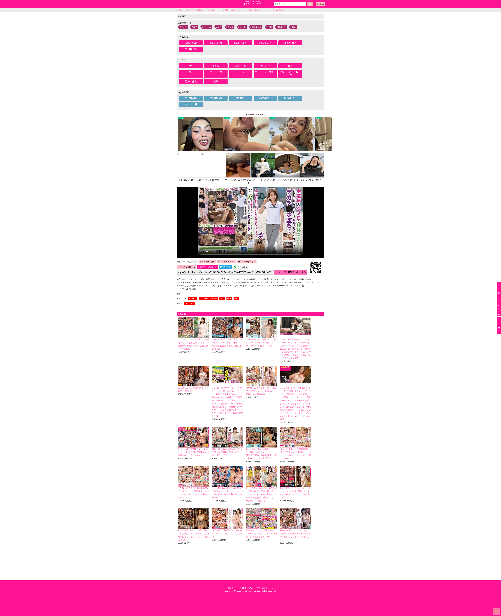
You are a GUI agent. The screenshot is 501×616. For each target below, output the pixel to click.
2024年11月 (191, 104)
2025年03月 (240, 43)
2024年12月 (191, 49)
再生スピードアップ (226, 261)
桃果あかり (256, 27)
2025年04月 (216, 43)
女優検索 (499, 290)
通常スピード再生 (207, 261)
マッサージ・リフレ (265, 72)
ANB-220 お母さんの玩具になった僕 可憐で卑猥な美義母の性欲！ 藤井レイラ (227, 452)
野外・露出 (191, 81)
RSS (271, 588)
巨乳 (191, 66)
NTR (270, 27)
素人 (294, 27)
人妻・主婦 (240, 66)
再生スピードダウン (247, 261)
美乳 (229, 298)
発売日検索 (499, 325)
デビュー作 (216, 72)
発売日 (251, 588)
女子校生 (265, 66)
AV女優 (243, 588)
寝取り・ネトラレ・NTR (290, 74)
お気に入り (320, 4)
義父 (195, 27)
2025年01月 (290, 43)
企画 (215, 81)
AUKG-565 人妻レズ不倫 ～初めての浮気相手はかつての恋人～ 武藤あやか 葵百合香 (261, 391)
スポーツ (192, 298)
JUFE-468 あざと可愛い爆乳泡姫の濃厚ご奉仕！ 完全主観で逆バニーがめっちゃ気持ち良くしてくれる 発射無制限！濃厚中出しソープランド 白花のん (261, 494)
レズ (219, 27)
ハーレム (207, 27)
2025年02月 (265, 43)
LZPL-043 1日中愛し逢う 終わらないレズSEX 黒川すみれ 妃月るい (227, 533)
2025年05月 (191, 43)
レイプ (242, 27)
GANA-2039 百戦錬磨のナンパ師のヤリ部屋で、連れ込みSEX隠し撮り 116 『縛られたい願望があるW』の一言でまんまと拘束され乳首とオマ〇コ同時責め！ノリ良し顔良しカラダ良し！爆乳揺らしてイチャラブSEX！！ (295, 348)
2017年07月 (189, 303)
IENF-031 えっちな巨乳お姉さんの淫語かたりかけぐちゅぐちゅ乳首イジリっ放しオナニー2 (261, 533)
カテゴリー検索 (499, 308)
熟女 (191, 72)
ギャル (230, 27)
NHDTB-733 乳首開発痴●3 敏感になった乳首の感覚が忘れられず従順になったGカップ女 (193, 452)
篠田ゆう (281, 27)
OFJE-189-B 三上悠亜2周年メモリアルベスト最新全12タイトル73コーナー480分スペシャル (261, 342)
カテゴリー (233, 588)
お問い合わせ (261, 588)
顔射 (236, 298)
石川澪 (184, 27)
